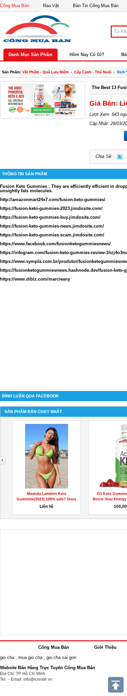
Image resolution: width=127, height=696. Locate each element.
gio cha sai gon (61, 657)
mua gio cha (30, 657)
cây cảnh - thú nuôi (92, 72)
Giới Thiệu (105, 647)
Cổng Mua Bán (14, 5)
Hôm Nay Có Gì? (86, 54)
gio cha (7, 657)
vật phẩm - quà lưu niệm (45, 72)
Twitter (120, 156)
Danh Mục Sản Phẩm (30, 54)
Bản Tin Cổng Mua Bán (96, 5)
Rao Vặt (51, 5)
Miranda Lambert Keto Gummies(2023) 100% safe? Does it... (46, 499)
